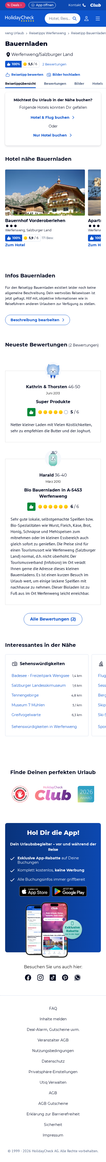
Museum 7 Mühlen (28, 705)
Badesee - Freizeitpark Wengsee (40, 675)
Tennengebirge (25, 695)
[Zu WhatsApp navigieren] (77, 978)
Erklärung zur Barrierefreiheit (53, 1114)
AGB (53, 1093)
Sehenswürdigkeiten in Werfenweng (44, 726)
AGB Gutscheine (53, 1103)
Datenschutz (53, 1061)
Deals (13, 5)
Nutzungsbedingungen (53, 1050)
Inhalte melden (53, 1019)
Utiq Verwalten (53, 1082)
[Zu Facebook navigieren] (28, 978)
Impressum (53, 1135)
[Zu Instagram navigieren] (40, 978)
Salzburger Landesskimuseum (39, 685)
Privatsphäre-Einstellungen (53, 1072)
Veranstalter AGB (53, 1040)
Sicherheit (53, 1124)
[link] (86, 18)
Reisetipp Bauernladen (88, 33)
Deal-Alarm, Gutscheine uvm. (53, 1029)
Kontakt (74, 5)
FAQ (53, 1008)
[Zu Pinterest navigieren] (65, 978)
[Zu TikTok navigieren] (53, 978)
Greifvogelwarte (26, 715)
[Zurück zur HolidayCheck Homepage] (19, 18)
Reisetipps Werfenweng (47, 33)
